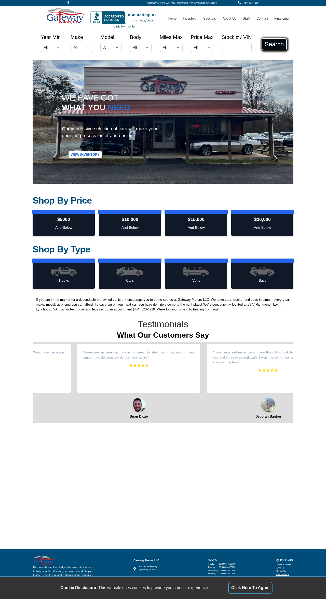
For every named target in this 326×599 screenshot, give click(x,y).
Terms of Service (283, 565)
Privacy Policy (282, 574)
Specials (209, 18)
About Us (229, 18)
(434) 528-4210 (251, 3)
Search (274, 44)
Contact (262, 18)
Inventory (190, 18)
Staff (246, 18)
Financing (281, 18)
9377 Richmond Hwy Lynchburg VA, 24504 (194, 3)
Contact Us (281, 571)
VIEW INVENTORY (85, 154)
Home (172, 18)
